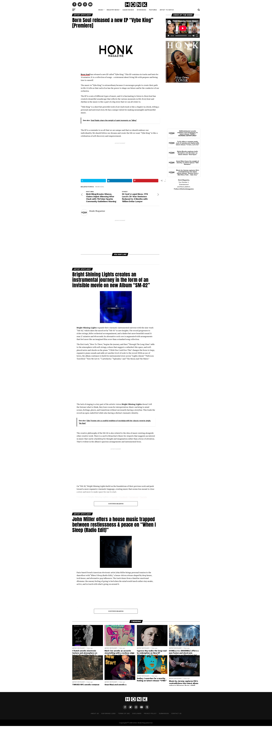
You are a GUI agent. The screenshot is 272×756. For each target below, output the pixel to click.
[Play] (168, 36)
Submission (164, 713)
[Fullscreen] (197, 36)
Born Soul (100, 186)
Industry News (113, 10)
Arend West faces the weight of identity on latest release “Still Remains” (187, 162)
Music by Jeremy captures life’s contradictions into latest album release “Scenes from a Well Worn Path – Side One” (187, 172)
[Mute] (194, 36)
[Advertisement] (120, 159)
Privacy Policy (150, 713)
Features (153, 10)
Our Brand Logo (108, 713)
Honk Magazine (97, 211)
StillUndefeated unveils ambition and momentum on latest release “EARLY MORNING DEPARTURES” (187, 133)
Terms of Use (124, 713)
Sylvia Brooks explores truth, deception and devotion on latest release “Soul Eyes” (187, 152)
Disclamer (136, 713)
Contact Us (176, 713)
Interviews (141, 10)
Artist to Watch (167, 10)
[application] (183, 28)
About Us (95, 713)
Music (100, 10)
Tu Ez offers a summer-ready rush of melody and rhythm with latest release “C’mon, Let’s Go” (187, 143)
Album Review (128, 10)
